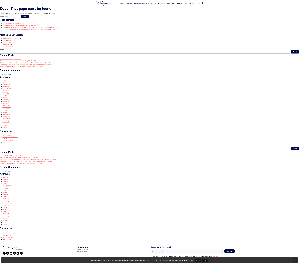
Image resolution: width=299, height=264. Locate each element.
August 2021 (5, 125)
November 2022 (6, 103)
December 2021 (6, 118)
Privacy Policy (215, 256)
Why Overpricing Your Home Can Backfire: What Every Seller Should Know (21, 25)
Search (2, 49)
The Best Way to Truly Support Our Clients (13, 23)
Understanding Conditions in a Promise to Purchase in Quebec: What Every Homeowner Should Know (28, 29)
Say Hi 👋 (191, 3)
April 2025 (5, 80)
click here (190, 260)
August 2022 (5, 108)
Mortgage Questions (7, 46)
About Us (121, 3)
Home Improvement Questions (10, 38)
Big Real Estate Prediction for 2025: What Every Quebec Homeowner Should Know (23, 31)
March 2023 (5, 97)
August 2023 (5, 94)
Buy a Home (161, 3)
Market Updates (6, 44)
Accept (198, 260)
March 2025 (5, 82)
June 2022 (5, 110)
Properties (129, 3)
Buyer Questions (6, 40)
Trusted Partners (182, 3)
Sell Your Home (171, 3)
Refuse (205, 260)
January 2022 (5, 116)
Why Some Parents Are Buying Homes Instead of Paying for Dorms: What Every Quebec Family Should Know (30, 27)
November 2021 (6, 120)
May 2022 (4, 112)
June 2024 (5, 92)
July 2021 (4, 127)
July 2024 (4, 90)
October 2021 (5, 122)
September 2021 (6, 123)
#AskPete (153, 3)
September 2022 (6, 107)
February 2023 (6, 99)
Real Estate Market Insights (141, 3)
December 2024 (6, 88)
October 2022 (5, 105)
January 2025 (5, 86)
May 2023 (4, 95)
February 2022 (6, 114)
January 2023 (5, 101)
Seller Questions (6, 42)
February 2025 (6, 84)
